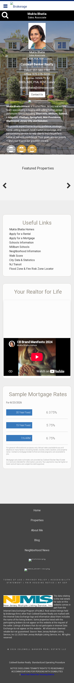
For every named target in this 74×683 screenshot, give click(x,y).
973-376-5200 (41, 74)
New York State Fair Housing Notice (37, 674)
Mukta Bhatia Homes (21, 229)
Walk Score (16, 255)
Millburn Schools (19, 247)
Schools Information (21, 242)
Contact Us (37, 94)
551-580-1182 (41, 70)
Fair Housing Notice (40, 583)
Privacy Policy (36, 580)
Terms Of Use (13, 580)
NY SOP (62, 583)
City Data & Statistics (22, 260)
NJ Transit (15, 264)
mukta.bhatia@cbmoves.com (37, 87)
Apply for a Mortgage (22, 238)
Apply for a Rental (20, 234)
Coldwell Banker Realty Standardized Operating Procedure (37, 662)
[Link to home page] (22, 5)
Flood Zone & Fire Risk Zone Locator (31, 268)
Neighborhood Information (25, 251)
